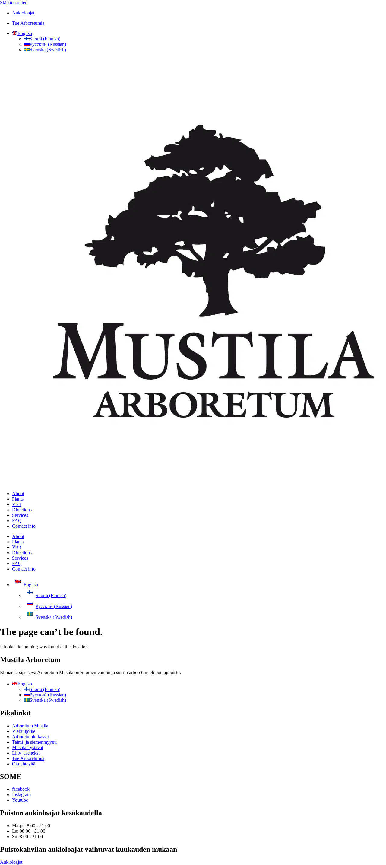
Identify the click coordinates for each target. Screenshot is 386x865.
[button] (22, 33)
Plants (18, 498)
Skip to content (14, 2)
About (18, 493)
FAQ (17, 520)
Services (20, 515)
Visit (16, 504)
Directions (22, 509)
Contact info (24, 526)
